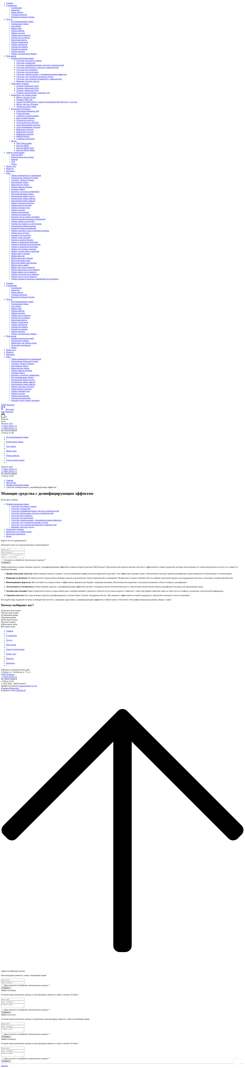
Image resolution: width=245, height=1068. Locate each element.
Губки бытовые (23, 113)
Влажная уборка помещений (23, 228)
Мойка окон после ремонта (23, 267)
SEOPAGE (21, 690)
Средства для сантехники (27, 72)
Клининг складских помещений (25, 191)
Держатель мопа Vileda (26, 106)
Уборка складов (18, 33)
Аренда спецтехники (15, 460)
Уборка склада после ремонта (24, 276)
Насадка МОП (22, 146)
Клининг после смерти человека (25, 217)
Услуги (9, 299)
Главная (9, 3)
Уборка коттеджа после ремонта (25, 274)
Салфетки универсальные (27, 116)
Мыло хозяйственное (25, 118)
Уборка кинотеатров (20, 212)
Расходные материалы (20, 345)
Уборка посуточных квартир (23, 249)
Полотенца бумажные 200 (27, 111)
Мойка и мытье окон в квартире (25, 251)
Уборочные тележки (20, 341)
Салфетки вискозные (25, 139)
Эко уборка (16, 26)
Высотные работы (19, 40)
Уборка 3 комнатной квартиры (24, 242)
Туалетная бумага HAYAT (27, 123)
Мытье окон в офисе (20, 265)
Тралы (14, 164)
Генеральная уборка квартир (23, 226)
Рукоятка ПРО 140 (24, 100)
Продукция (11, 336)
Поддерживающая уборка (22, 21)
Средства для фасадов (25, 63)
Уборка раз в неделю (20, 233)
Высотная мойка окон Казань (24, 263)
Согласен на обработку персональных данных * (25, 560)
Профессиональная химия (22, 338)
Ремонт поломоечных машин (24, 54)
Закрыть (4, 1066)
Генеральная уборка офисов (23, 198)
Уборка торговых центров (22, 203)
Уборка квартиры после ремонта (25, 270)
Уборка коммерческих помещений (26, 175)
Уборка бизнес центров (21, 205)
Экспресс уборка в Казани (22, 180)
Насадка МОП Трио (25, 148)
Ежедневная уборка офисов (23, 201)
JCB (13, 162)
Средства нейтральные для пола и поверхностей (37, 67)
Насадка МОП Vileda (25, 150)
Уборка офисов (17, 31)
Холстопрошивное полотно (28, 125)
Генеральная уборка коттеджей (24, 178)
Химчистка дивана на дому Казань (26, 224)
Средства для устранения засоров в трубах (34, 77)
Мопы (14, 347)
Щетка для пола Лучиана (27, 104)
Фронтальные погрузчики (22, 157)
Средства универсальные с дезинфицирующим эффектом (41, 74)
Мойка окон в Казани (20, 254)
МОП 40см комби (24, 143)
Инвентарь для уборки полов (24, 343)
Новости (10, 168)
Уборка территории (19, 42)
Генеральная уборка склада (23, 196)
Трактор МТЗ (17, 155)
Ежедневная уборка (19, 182)
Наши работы (17, 12)
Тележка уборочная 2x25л (27, 88)
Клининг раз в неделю (21, 235)
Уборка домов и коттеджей (23, 221)
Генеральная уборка (19, 24)
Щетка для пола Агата (26, 97)
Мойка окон (16, 28)
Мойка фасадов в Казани (22, 258)
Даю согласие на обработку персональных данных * (27, 985)
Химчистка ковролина (21, 214)
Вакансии (15, 10)
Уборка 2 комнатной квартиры (24, 247)
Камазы (14, 159)
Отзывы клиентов (19, 15)
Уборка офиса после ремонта (23, 272)
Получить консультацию (7, 410)
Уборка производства (20, 208)
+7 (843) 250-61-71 (9, 426)
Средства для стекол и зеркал (29, 60)
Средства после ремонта (27, 70)
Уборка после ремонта (21, 35)
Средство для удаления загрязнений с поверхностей (39, 79)
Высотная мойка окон (20, 260)
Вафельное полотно (25, 129)
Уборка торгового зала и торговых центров (30, 231)
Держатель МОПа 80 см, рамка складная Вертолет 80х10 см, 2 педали (46, 102)
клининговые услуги (28, 686)
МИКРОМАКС (23, 136)
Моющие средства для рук (27, 81)
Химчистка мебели (19, 47)
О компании (16, 8)
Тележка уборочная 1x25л (27, 86)
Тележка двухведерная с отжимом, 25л (33, 93)
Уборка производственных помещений (28, 219)
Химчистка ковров (19, 49)
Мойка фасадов (18, 256)
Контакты (10, 171)
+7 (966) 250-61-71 (9, 428)
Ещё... (8, 357)
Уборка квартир (18, 51)
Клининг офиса (18, 189)
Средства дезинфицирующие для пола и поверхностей (40, 65)
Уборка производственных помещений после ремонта (34, 279)
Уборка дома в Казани (20, 237)
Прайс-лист (11, 166)
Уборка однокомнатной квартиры (26, 244)
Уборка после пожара (20, 38)
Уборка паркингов (19, 44)
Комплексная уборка (20, 185)
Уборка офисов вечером (21, 187)
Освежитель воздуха (25, 120)
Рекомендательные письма (22, 17)
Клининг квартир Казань (22, 240)
